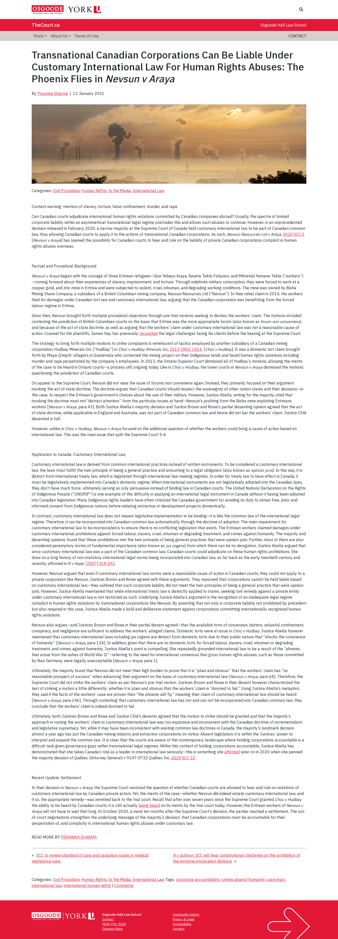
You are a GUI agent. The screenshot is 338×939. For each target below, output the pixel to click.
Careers (179, 929)
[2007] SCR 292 (100, 563)
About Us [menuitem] (59, 35)
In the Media (119, 190)
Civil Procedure (66, 190)
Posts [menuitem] (39, 35)
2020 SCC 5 (293, 234)
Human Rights (94, 190)
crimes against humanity (243, 879)
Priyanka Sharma (52, 93)
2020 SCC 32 (183, 757)
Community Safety (186, 914)
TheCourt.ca (46, 25)
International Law (148, 190)
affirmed (232, 751)
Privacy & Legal (183, 919)
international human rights (87, 885)
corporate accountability (198, 879)
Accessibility (182, 924)
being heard (149, 805)
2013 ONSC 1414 (186, 349)
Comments (124, 885)
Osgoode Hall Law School (283, 25)
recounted (148, 333)
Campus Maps (112, 929)
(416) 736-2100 (114, 924)
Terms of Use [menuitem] (86, 35)
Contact (297, 35)
